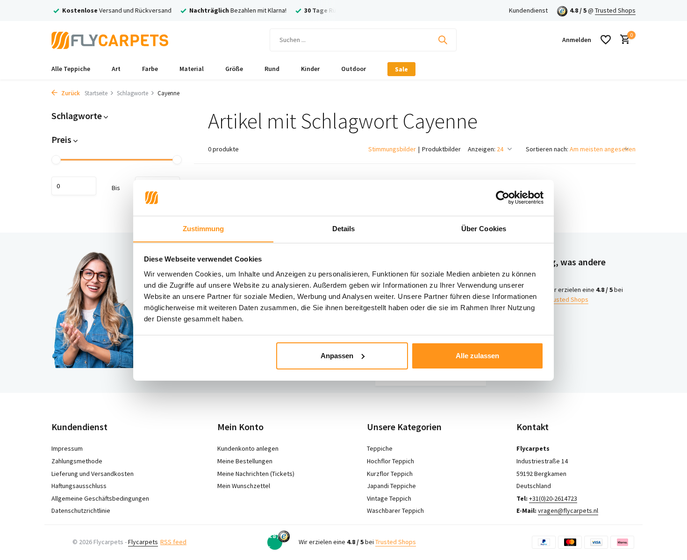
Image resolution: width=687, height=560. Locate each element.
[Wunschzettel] (606, 40)
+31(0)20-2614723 (553, 498)
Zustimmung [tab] (203, 228)
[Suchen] (443, 39)
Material (191, 68)
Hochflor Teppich (390, 461)
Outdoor (353, 68)
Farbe (150, 68)
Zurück (70, 93)
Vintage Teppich (389, 498)
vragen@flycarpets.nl (568, 510)
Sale (401, 69)
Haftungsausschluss (79, 486)
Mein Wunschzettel (243, 486)
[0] (622, 40)
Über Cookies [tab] (483, 228)
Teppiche (380, 448)
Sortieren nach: (547, 149)
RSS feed (173, 542)
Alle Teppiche (70, 68)
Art (116, 68)
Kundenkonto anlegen (248, 448)
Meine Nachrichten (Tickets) (255, 473)
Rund (272, 68)
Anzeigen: (481, 149)
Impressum (67, 448)
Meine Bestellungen (244, 461)
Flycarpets (143, 542)
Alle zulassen (477, 356)
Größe (234, 68)
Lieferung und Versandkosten (92, 473)
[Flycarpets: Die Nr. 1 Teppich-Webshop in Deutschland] (109, 39)
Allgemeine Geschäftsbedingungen (100, 498)
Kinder (310, 68)
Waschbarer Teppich (395, 510)
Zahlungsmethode (76, 461)
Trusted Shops (615, 10)
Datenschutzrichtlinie (80, 510)
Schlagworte (132, 93)
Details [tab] (343, 228)
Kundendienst (528, 10)
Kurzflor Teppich (390, 473)
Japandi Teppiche (391, 486)
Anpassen (337, 356)
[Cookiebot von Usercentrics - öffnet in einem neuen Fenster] (503, 198)
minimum (73, 186)
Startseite (96, 93)
